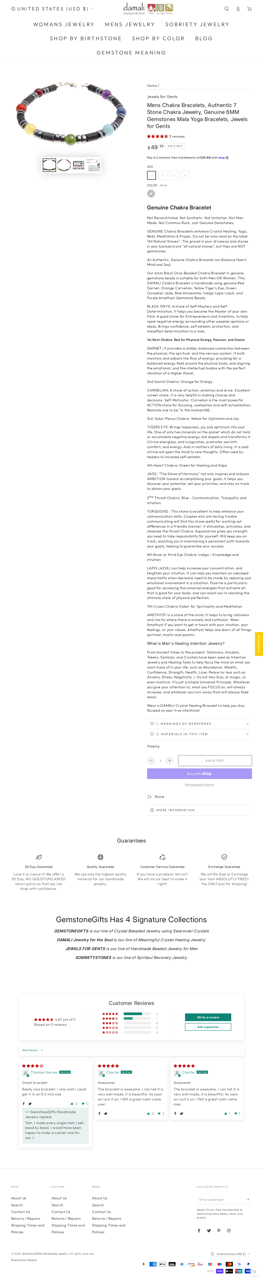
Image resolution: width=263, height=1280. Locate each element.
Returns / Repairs (25, 1218)
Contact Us (20, 1212)
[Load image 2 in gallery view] (64, 165)
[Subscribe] (249, 1199)
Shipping (153, 746)
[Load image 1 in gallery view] (49, 165)
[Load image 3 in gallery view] (78, 165)
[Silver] (151, 193)
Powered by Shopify (24, 1260)
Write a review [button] (208, 1017)
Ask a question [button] (208, 1027)
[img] (32, 1066)
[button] (226, 9)
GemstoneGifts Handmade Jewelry (45, 1253)
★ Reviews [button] (259, 644)
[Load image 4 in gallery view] (93, 165)
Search (17, 1205)
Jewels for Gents (162, 96)
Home (152, 85)
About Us (19, 1198)
